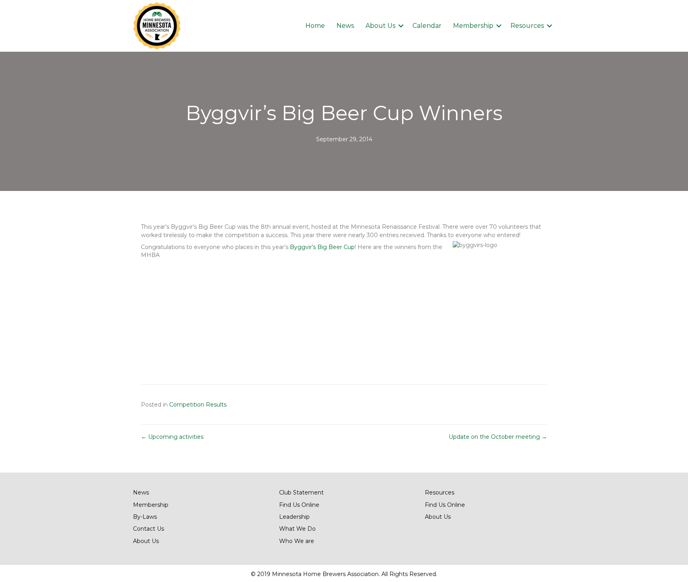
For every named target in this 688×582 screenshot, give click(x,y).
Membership (473, 25)
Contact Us (148, 528)
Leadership (294, 516)
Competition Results (198, 404)
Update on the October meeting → (498, 436)
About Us (380, 25)
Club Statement (301, 492)
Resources (527, 25)
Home (315, 25)
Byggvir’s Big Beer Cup (322, 247)
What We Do (297, 528)
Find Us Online (299, 504)
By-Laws (145, 516)
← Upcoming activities (172, 436)
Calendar (427, 25)
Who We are (296, 541)
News (345, 25)
